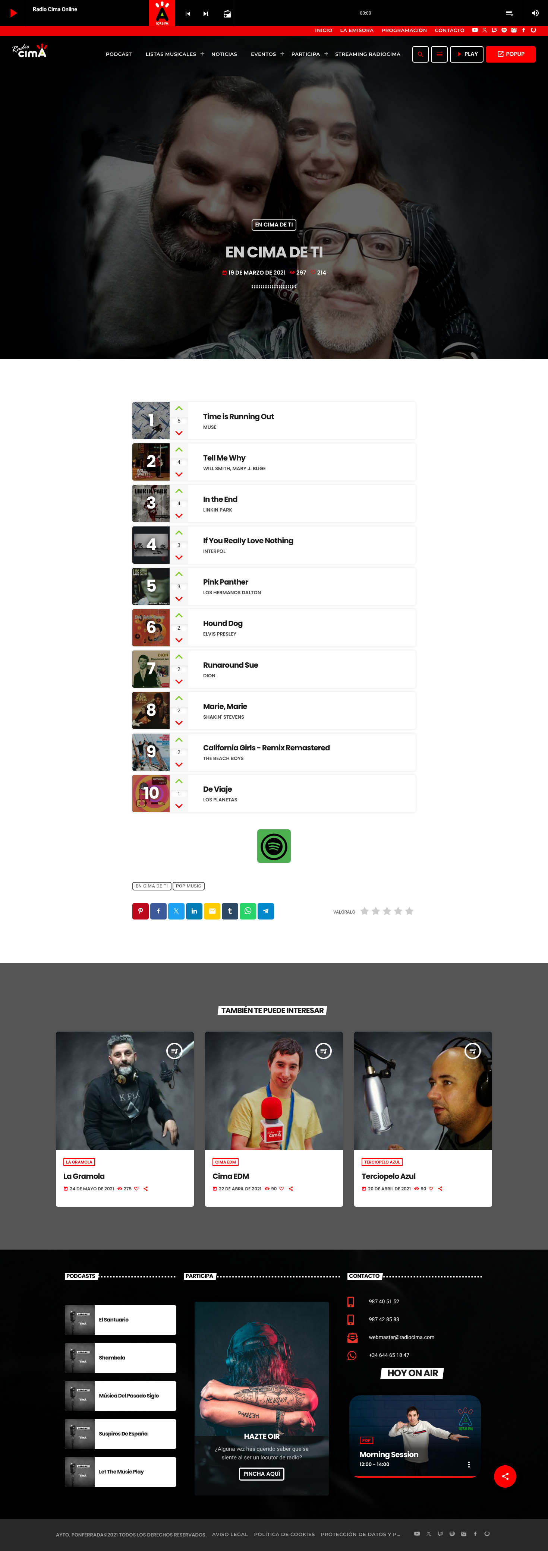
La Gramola (79, 1162)
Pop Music (188, 886)
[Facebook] (524, 31)
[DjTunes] (533, 31)
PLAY (467, 54)
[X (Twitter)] (485, 31)
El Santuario (114, 1319)
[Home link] (30, 54)
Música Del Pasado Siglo (129, 1395)
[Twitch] (494, 31)
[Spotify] (504, 31)
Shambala (112, 1357)
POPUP (511, 54)
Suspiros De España (123, 1433)
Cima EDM (225, 1162)
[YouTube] (475, 31)
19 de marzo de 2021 (254, 273)
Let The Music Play (121, 1471)
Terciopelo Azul (382, 1162)
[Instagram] (514, 31)
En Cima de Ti (274, 225)
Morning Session (389, 1454)
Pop (366, 1440)
